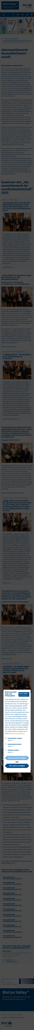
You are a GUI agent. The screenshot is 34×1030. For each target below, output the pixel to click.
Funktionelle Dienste (14, 744)
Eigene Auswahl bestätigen (17, 758)
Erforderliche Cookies (15, 738)
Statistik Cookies (13, 750)
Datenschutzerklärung (17, 733)
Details (10, 740)
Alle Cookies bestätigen (17, 766)
